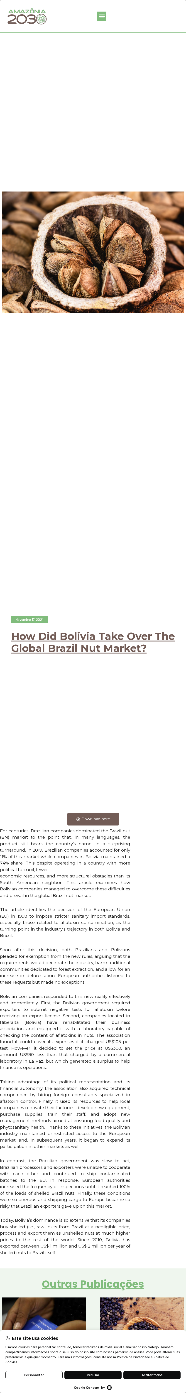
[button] (102, 16)
